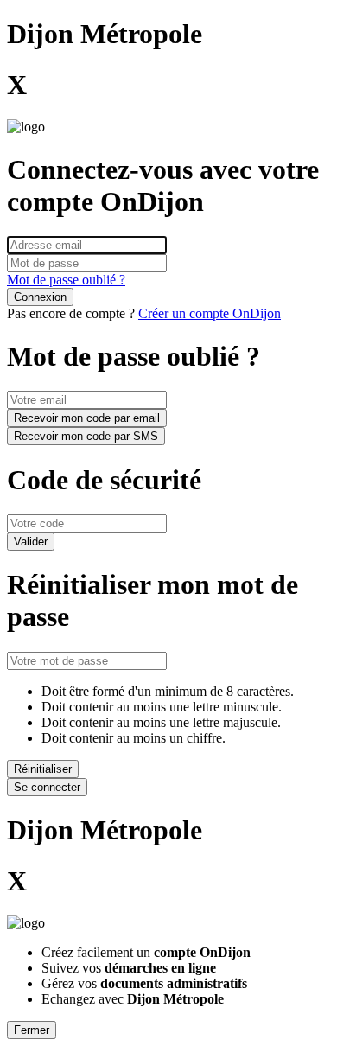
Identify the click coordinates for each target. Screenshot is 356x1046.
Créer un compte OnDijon (209, 313)
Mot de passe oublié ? (66, 279)
